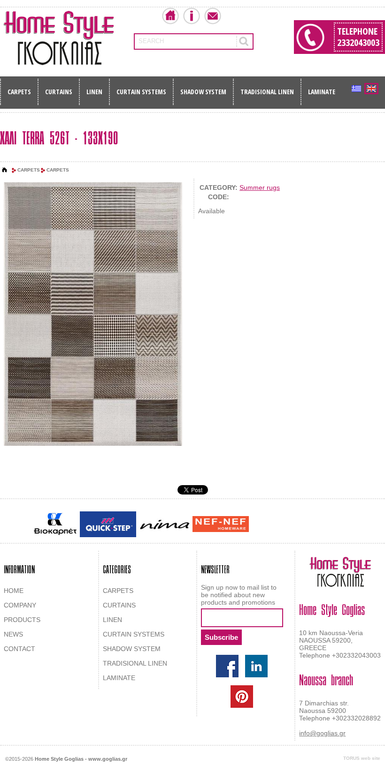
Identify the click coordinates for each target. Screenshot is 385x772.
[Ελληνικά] (356, 88)
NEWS (13, 634)
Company (191, 15)
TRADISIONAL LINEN (267, 91)
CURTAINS (58, 91)
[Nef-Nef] (220, 524)
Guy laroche (267, 525)
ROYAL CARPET (309, 525)
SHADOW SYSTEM (203, 91)
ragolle (344, 525)
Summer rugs (259, 187)
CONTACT (19, 648)
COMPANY (20, 605)
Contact (212, 15)
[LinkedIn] (256, 666)
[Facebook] (227, 666)
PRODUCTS (22, 619)
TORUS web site (361, 758)
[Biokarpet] (55, 524)
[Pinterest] (242, 696)
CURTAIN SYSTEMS (141, 91)
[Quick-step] (108, 524)
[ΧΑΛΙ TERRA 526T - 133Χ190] (93, 314)
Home (170, 15)
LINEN (94, 91)
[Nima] (164, 524)
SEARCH (151, 41)
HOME (13, 590)
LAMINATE (321, 91)
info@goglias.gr (322, 733)
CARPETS (19, 91)
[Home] (4, 170)
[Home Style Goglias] (58, 37)
